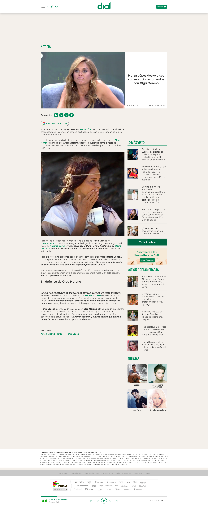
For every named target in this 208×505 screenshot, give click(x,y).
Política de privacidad (110, 473)
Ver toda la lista (147, 242)
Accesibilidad (97, 473)
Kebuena (140, 485)
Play (104, 501)
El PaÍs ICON (108, 489)
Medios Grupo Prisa (60, 489)
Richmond (78, 489)
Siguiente (116, 501)
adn (134, 482)
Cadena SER (120, 482)
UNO (94, 485)
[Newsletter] (56, 7)
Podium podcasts (99, 489)
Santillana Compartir (111, 482)
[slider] (104, 496)
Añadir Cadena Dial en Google (56, 123)
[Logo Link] (104, 6)
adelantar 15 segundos (110, 501)
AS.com (127, 482)
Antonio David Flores (51, 333)
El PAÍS (79, 482)
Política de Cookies (125, 473)
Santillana (99, 482)
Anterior (91, 501)
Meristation (137, 489)
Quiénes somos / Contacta (67, 473)
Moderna (88, 489)
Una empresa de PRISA (60, 484)
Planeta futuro (133, 485)
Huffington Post (82, 485)
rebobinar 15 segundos (98, 501)
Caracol (142, 482)
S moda (118, 489)
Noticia (46, 46)
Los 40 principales (90, 482)
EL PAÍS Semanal (124, 485)
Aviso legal (88, 473)
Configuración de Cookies (141, 473)
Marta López (72, 333)
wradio (100, 485)
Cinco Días (109, 485)
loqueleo (127, 489)
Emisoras (80, 473)
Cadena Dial (117, 485)
